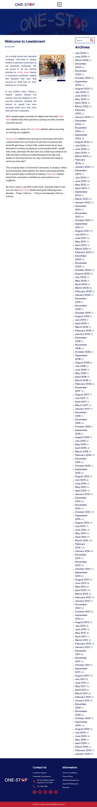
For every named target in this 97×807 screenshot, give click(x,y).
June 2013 (80, 583)
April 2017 (80, 402)
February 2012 (83, 644)
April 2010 (81, 743)
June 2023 (81, 181)
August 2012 (82, 622)
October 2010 (82, 718)
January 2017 (82, 409)
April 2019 (80, 323)
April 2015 (80, 491)
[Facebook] (40, 792)
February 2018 (83, 384)
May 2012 (80, 633)
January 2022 (82, 202)
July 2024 (80, 146)
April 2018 (80, 377)
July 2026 (80, 53)
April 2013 (80, 590)
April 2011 (80, 690)
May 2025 (80, 99)
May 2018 (80, 373)
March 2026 (82, 60)
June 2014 (80, 530)
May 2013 (80, 587)
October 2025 (83, 78)
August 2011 (82, 676)
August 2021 (82, 231)
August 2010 (82, 729)
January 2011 (82, 701)
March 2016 (81, 452)
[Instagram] (50, 792)
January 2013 (82, 601)
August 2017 (82, 395)
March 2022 (82, 199)
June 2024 (81, 149)
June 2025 (81, 96)
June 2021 (80, 238)
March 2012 (81, 640)
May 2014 (80, 533)
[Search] (92, 40)
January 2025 (82, 117)
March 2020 (82, 288)
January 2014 (82, 551)
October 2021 (82, 220)
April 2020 (81, 284)
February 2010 (83, 750)
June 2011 (80, 683)
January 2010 (82, 754)
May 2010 (80, 740)
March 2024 (82, 156)
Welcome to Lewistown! (25, 41)
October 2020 (83, 270)
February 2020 (83, 291)
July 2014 (80, 526)
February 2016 (83, 455)
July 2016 (80, 441)
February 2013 (83, 597)
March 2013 (81, 594)
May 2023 (80, 185)
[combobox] (82, 40)
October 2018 (82, 352)
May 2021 (80, 242)
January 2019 (82, 334)
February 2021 (83, 252)
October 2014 (82, 512)
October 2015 (82, 466)
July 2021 (80, 235)
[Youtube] (45, 792)
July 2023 (80, 178)
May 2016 (80, 444)
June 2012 (80, 629)
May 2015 (80, 487)
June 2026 (81, 57)
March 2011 (81, 693)
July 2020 (80, 277)
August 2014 (82, 523)
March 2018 (81, 380)
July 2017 (80, 398)
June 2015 (80, 484)
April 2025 (81, 103)
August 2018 (82, 363)
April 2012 (80, 637)
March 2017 (81, 405)
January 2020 (83, 295)
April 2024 (81, 153)
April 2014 (81, 537)
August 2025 (82, 89)
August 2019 (82, 316)
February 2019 (83, 331)
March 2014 (81, 540)
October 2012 (82, 612)
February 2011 (83, 697)
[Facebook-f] (34, 792)
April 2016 (80, 448)
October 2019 (82, 313)
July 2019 (80, 320)
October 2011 (82, 665)
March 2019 (81, 327)
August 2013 (82, 580)
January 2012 (82, 647)
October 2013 (82, 569)
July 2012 (80, 626)
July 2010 (80, 733)
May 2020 (81, 281)
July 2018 (80, 366)
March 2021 (81, 249)
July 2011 (80, 679)
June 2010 (81, 736)
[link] (23, 72)
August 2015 (82, 476)
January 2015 (82, 494)
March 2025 (82, 106)
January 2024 (82, 167)
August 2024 (82, 142)
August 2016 (82, 437)
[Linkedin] (56, 792)
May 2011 (80, 686)
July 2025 (80, 92)
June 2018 (80, 370)
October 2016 (82, 427)
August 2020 (82, 274)
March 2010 (81, 747)
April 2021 (80, 245)
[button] (59, 4)
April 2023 (81, 188)
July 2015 (80, 480)
